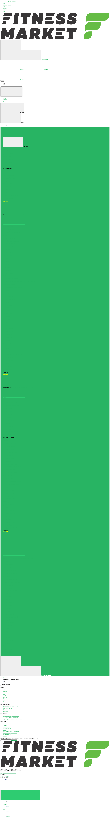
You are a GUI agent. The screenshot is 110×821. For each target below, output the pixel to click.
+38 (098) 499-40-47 (5, 1)
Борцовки (8, 345)
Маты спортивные (9, 193)
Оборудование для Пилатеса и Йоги (13, 301)
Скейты (7, 632)
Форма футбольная (10, 524)
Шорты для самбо (9, 371)
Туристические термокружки (12, 568)
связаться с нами (9, 685)
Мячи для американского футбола (13, 484)
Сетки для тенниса (9, 414)
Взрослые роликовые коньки (12, 617)
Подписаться (14, 740)
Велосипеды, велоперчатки (9, 578)
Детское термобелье (10, 637)
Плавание (5, 438)
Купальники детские (10, 457)
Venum (4, 698)
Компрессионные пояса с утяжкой (13, 232)
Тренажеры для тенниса (11, 415)
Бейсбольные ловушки (10, 498)
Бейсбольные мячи (10, 499)
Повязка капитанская (10, 521)
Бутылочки (8, 310)
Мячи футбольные (9, 518)
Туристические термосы (11, 570)
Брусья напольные (9, 186)
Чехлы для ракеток (10, 429)
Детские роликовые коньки (11, 619)
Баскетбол (5, 486)
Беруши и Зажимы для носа (11, 441)
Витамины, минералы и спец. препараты (14, 259)
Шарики (7, 432)
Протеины (8, 266)
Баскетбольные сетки (10, 490)
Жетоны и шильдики (7, 649)
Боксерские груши (9, 334)
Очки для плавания (10, 470)
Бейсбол (5, 495)
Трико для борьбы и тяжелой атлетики (14, 368)
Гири (7, 189)
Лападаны (8, 319)
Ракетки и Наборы (9, 425)
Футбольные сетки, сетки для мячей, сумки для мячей (17, 527)
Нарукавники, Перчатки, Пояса (12, 447)
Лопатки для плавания (10, 446)
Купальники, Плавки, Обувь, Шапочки (11, 454)
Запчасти (8, 620)
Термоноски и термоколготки (12, 640)
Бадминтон (5, 400)
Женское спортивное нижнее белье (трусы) (15, 590)
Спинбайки (8, 165)
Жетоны (7, 651)
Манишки (8, 516)
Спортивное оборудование (8, 175)
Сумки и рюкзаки (6, 267)
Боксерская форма (10, 361)
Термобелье (5, 634)
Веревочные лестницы (10, 178)
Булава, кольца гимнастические (12, 237)
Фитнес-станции (9, 153)
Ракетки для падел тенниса (12, 434)
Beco (4, 694)
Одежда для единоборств (8, 360)
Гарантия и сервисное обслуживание (11, 731)
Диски (7, 192)
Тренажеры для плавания (11, 452)
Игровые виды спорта (7, 475)
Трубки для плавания (10, 473)
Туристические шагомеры (11, 573)
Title (4, 701)
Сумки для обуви (9, 273)
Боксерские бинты (9, 328)
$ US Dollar (5, 99)
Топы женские (9, 596)
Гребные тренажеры (10, 162)
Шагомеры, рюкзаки (7, 571)
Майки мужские (9, 605)
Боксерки (8, 346)
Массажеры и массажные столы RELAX (14, 285)
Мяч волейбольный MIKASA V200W (10, 545)
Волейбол (5, 501)
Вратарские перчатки (10, 513)
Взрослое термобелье (10, 635)
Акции (4, 11)
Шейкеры (8, 311)
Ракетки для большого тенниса (12, 412)
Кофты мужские (9, 603)
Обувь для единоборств (8, 343)
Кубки (4, 654)
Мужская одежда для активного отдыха (11, 600)
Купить (4, 224)
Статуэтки (14, 654)
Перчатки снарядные (10, 358)
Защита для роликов (10, 622)
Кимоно (7, 363)
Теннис (4, 399)
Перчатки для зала (10, 229)
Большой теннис (6, 406)
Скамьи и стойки (9, 151)
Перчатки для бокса (10, 355)
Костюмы (8, 249)
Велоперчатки (9, 581)
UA (4, 84)
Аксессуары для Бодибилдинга (12, 231)
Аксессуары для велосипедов (12, 579)
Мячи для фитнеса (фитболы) (12, 298)
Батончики (8, 258)
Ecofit (4, 689)
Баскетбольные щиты (10, 493)
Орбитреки (8, 163)
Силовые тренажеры (7, 150)
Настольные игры (6, 505)
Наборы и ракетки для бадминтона (13, 405)
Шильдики (8, 652)
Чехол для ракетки (9, 417)
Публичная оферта (7, 734)
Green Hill (5, 697)
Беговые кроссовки (10, 614)
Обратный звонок (12, 1)
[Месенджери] (20, 795)
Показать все (8, 307)
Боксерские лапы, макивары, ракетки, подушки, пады (14, 314)
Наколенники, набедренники (12, 278)
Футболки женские (9, 585)
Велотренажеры (9, 159)
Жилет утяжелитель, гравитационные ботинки (15, 295)
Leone (4, 700)
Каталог (24, 136)
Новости (5, 736)
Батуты (7, 184)
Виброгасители (9, 408)
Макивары (8, 316)
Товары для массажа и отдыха (9, 284)
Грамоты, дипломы (7, 645)
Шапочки (7, 463)
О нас (4, 3)
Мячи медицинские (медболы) (12, 299)
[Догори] (10, 789)
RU (4, 83)
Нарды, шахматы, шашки (11, 508)
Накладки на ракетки (10, 422)
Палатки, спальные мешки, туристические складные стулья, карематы (18, 558)
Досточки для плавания (11, 443)
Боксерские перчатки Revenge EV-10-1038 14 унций (22, 387)
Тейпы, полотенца (9, 282)
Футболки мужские (10, 602)
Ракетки (7, 325)
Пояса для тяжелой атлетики (12, 234)
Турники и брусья (9, 198)
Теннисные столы (9, 428)
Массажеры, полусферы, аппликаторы (14, 287)
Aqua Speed (5, 695)
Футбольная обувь (9, 525)
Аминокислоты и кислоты (11, 256)
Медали (10, 654)
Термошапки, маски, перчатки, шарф (13, 642)
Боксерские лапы (9, 317)
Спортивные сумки (9, 272)
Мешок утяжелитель (10, 342)
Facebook (2, 776)
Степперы (8, 166)
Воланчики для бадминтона (11, 402)
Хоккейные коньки (9, 626)
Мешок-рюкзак (9, 269)
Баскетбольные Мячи (10, 489)
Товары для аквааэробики (11, 450)
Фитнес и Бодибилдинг (8, 226)
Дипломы (8, 648)
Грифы (7, 190)
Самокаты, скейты (7, 629)
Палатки (7, 561)
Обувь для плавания (10, 458)
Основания (8, 423)
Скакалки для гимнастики (11, 244)
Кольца (7, 181)
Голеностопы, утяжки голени (12, 276)
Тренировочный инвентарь (11, 522)
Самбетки (8, 348)
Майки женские (9, 594)
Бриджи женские (9, 587)
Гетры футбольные (10, 514)
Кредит (4, 6)
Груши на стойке (9, 337)
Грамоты (7, 646)
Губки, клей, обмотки (10, 420)
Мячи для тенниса (9, 411)
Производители (6, 727)
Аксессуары (5, 440)
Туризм (4, 556)
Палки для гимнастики (10, 243)
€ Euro (4, 98)
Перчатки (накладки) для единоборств (14, 354)
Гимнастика (5, 235)
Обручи (7, 302)
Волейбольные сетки (10, 502)
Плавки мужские (9, 461)
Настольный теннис (7, 419)
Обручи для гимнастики (11, 240)
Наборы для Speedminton (11, 403)
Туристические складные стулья (12, 565)
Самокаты (8, 631)
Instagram (7, 776)
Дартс (7, 507)
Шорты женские (9, 597)
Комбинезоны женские (10, 591)
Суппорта (5, 275)
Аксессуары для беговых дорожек (13, 160)
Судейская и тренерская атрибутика (13, 481)
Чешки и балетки (9, 246)
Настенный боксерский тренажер (13, 320)
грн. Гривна (5, 101)
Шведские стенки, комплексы (12, 196)
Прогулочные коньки (10, 623)
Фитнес (4, 288)
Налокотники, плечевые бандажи (13, 279)
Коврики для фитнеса (10, 296)
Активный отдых (6, 576)
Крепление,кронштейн (10, 339)
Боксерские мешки (9, 336)
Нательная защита (9, 331)
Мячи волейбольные (10, 504)
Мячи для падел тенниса (11, 435)
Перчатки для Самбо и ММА (11, 357)
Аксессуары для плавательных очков (13, 466)
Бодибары (8, 290)
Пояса (7, 250)
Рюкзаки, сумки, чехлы (10, 574)
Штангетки (8, 351)
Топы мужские (9, 608)
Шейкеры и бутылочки (7, 308)
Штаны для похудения (10, 253)
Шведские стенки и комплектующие (10, 195)
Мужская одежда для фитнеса (12, 606)
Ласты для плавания (10, 444)
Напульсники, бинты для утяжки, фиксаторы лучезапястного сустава (20, 281)
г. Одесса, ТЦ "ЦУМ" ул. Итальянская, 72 (11, 717)
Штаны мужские (9, 611)
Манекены (8, 340)
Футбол (4, 511)
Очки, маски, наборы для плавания (10, 464)
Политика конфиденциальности (10, 733)
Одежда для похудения (8, 247)
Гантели (7, 187)
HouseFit (5, 691)
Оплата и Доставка (7, 5)
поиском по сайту (24, 685)
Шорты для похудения (10, 252)
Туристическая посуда (8, 567)
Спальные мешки (9, 562)
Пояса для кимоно (9, 366)
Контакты (5, 8)
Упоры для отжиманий (10, 305)
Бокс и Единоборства (7, 313)
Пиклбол (5, 434)
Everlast (4, 692)
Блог (4, 9)
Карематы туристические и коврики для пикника (16, 559)
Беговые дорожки (9, 157)
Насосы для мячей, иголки (11, 479)
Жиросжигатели (9, 263)
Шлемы (7, 628)
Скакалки (8, 304)
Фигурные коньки (9, 625)
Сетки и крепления (9, 426)
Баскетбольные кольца (10, 487)
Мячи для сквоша (9, 409)
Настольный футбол (10, 510)
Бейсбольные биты (10, 496)
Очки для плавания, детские (12, 472)
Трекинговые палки (10, 564)
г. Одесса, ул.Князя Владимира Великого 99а (12, 719)
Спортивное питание (7, 255)
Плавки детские (9, 460)
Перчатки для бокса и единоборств (10, 352)
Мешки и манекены (7, 333)
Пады (7, 322)
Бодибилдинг (6, 227)
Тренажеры (5, 148)
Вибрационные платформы (9, 154)
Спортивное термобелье (11, 638)
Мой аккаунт (22, 79)
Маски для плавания (10, 467)
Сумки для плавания (10, 449)
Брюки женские (9, 588)
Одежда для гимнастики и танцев (13, 241)
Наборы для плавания (10, 469)
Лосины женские (9, 584)
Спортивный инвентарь (8, 183)
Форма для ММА (9, 369)
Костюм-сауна (9, 365)
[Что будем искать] (11, 45)
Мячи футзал (8, 519)
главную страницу (42, 685)
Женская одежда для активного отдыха (11, 582)
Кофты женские (9, 593)
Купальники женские (10, 455)
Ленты (7, 654)
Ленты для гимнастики (10, 238)
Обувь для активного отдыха (9, 613)
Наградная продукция (7, 643)
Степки (7, 349)
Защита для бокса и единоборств (10, 326)
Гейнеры (7, 261)
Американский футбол (8, 482)
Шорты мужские (9, 610)
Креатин (7, 264)
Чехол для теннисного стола (12, 431)
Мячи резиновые (9, 478)
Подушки (7, 323)
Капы (7, 329)
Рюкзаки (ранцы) (9, 270)
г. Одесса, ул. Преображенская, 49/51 (11, 716)
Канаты (7, 180)
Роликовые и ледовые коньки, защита (11, 616)
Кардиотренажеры (7, 156)
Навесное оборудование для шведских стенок (13, 177)
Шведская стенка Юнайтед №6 (21, 214)
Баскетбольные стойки (10, 492)
